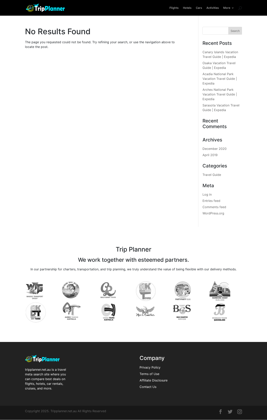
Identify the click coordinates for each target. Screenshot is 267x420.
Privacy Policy (150, 367)
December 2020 (214, 149)
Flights (174, 7)
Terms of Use (149, 374)
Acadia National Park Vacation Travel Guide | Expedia (219, 78)
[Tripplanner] (220, 412)
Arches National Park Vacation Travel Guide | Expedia (219, 94)
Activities (212, 7)
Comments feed (214, 207)
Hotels (187, 7)
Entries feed (211, 201)
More (226, 7)
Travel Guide (211, 175)
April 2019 (210, 155)
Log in (207, 194)
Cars (199, 7)
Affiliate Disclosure (154, 380)
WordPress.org (213, 213)
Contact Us (148, 387)
